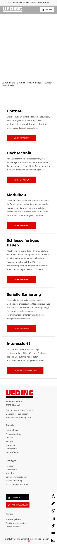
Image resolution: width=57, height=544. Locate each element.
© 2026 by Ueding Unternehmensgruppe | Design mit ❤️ (28, 540)
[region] (28, 33)
